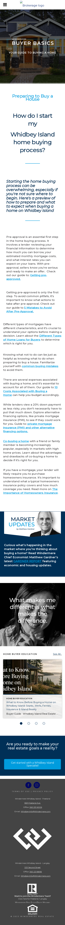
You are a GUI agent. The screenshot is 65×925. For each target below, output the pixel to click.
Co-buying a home (16, 441)
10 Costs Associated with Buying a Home (30, 391)
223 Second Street (32, 867)
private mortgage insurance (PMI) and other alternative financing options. (29, 427)
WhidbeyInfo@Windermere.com (35, 811)
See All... (57, 654)
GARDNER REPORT (27, 561)
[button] (32, 764)
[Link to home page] (32, 4)
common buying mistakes (40, 366)
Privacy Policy (43, 791)
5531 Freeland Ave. (32, 803)
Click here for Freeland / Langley (32, 899)
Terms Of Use (21, 791)
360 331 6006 (36, 807)
